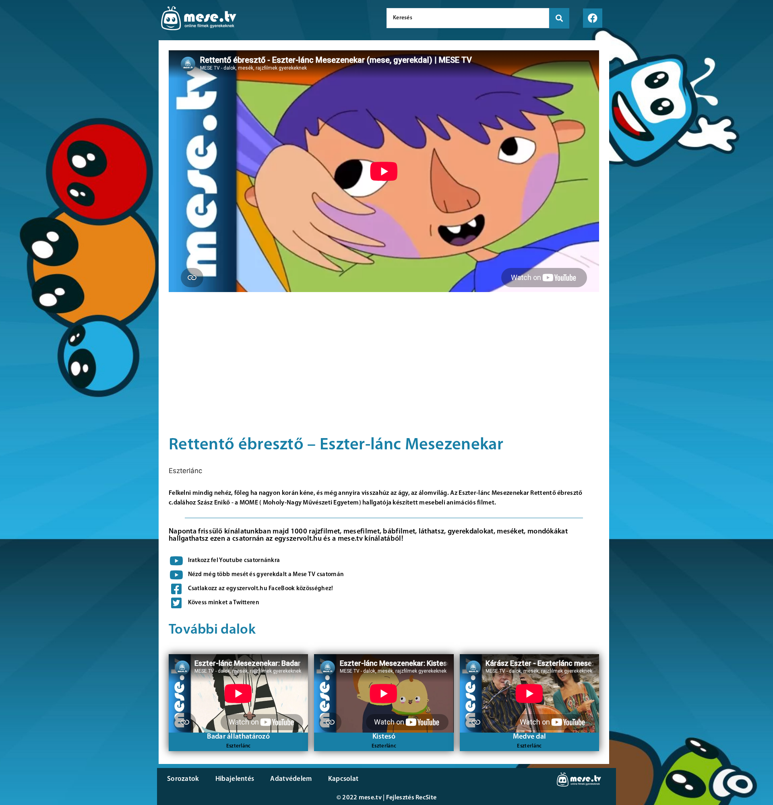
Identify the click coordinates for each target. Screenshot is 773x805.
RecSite (425, 798)
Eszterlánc (185, 471)
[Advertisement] (77, 112)
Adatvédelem (291, 779)
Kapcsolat (343, 779)
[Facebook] (592, 18)
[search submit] (559, 18)
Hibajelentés (234, 779)
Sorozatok (183, 779)
